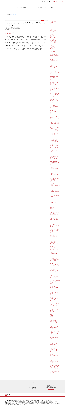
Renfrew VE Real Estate (55, 280)
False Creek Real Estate (55, 147)
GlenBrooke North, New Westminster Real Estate (55, 172)
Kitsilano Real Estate (54, 214)
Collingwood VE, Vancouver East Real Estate (54, 112)
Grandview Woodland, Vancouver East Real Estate (55, 189)
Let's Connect (50, 389)
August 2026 (53, 30)
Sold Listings (52, 26)
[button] (58, 1)
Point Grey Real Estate (54, 264)
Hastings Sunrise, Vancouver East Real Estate (54, 199)
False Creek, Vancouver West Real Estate (54, 150)
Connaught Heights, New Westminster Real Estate (55, 116)
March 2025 (52, 51)
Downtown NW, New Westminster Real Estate (54, 125)
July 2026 (52, 31)
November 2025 (53, 41)
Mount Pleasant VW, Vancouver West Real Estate (54, 251)
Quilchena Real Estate (54, 276)
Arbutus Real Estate (54, 54)
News (45, 7)
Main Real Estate (53, 232)
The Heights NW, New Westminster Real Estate (54, 335)
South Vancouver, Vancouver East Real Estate (54, 318)
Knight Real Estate (54, 218)
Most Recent (52, 29)
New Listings (52, 22)
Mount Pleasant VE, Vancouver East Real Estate (54, 245)
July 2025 (52, 46)
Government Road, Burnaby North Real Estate (54, 183)
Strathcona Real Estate (55, 325)
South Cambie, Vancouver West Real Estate (54, 303)
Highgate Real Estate (54, 203)
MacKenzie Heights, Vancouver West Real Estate (54, 230)
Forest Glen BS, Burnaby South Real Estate (54, 156)
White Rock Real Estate (55, 365)
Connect (53, 1)
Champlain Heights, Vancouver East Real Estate (54, 100)
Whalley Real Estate (54, 361)
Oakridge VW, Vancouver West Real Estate (54, 262)
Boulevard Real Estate (54, 60)
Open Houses (53, 23)
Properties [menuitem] (18, 7)
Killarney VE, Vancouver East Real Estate (54, 209)
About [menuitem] (50, 7)
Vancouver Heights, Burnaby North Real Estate (54, 344)
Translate (14, 14)
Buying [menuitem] (24, 7)
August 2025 (53, 45)
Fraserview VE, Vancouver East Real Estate (54, 166)
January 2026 (53, 39)
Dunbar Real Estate (54, 133)
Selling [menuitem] (40, 7)
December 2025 (53, 40)
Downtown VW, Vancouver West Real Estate (54, 131)
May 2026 (52, 34)
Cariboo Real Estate (54, 87)
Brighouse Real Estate (54, 72)
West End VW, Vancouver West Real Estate (54, 359)
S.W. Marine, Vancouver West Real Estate (54, 287)
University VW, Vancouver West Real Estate (54, 341)
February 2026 (53, 37)
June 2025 (52, 47)
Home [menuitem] (13, 7)
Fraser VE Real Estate (54, 158)
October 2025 (53, 42)
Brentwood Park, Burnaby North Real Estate (54, 67)
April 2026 (52, 35)
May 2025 (52, 48)
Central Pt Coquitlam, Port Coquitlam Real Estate (54, 94)
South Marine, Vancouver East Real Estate (54, 309)
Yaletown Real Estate (54, 371)
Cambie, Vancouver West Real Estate (14, 28)
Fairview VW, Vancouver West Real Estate (54, 145)
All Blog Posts (53, 21)
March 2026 (52, 36)
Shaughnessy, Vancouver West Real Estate (54, 296)
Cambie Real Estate (54, 81)
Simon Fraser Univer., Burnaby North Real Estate (54, 299)
